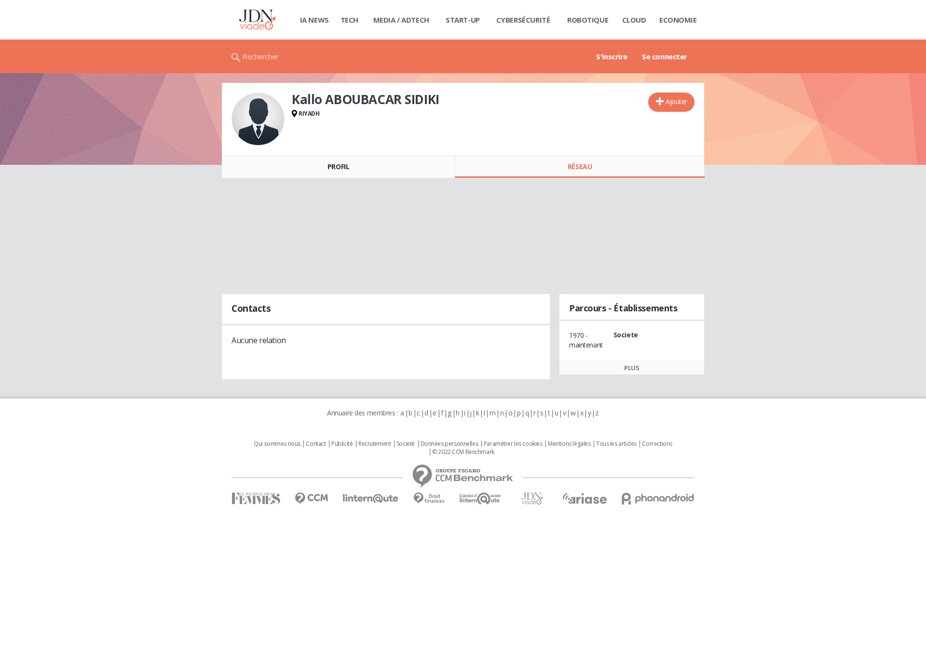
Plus (631, 367)
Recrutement (374, 443)
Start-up (463, 20)
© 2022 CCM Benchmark (463, 452)
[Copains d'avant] (481, 499)
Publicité (342, 443)
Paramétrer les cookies (513, 443)
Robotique (587, 20)
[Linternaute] (371, 498)
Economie (678, 20)
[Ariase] (584, 498)
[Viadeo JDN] (532, 499)
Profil (338, 166)
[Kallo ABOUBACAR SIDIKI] (258, 119)
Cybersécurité (523, 20)
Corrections (657, 443)
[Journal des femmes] (256, 499)
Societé (405, 443)
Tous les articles (616, 443)
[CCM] (311, 499)
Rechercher (261, 56)
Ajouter (676, 101)
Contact (316, 443)
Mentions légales (569, 443)
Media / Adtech (401, 20)
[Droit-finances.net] (429, 499)
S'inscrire (611, 56)
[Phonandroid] (658, 499)
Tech (349, 20)
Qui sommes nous (277, 443)
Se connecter (664, 56)
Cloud (634, 20)
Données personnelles (449, 443)
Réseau (580, 166)
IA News (314, 20)
